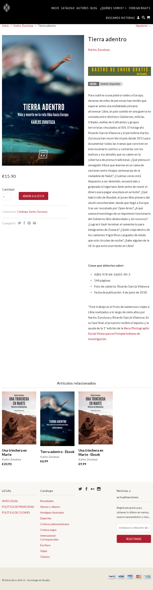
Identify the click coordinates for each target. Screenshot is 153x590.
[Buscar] (143, 18)
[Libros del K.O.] (19, 7)
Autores (82, 8)
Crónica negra (48, 529)
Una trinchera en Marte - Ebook (90, 452)
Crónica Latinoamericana (54, 524)
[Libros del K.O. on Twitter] (80, 489)
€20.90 (7, 464)
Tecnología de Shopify (38, 580)
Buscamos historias (120, 18)
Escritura (45, 545)
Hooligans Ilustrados (52, 512)
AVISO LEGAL (10, 501)
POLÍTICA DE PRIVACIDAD (18, 506)
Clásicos (45, 556)
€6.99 (44, 461)
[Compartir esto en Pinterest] (28, 223)
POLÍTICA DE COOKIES (16, 512)
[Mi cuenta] (138, 18)
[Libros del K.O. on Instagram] (99, 489)
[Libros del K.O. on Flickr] (92, 489)
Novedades (47, 501)
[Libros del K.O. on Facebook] (86, 489)
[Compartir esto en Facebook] (24, 223)
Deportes (45, 518)
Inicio (55, 8)
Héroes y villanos (50, 506)
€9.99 (82, 464)
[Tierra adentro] (43, 100)
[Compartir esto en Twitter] (19, 223)
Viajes (43, 551)
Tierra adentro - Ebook (57, 452)
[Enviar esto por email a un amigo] (34, 223)
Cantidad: (8, 189)
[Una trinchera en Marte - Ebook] (95, 419)
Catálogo (68, 8)
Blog (93, 8)
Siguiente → (143, 25)
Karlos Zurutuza (23, 25)
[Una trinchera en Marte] (19, 419)
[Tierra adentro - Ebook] (57, 420)
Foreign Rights (139, 8)
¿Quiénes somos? (113, 8)
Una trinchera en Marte (14, 452)
